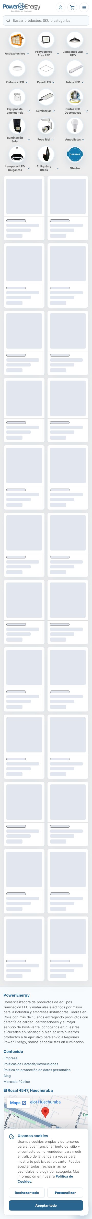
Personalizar (65, 1193)
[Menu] (84, 7)
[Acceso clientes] (60, 7)
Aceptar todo (46, 1205)
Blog (7, 1076)
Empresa (10, 1058)
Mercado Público (17, 1082)
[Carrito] (72, 7)
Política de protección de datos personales (37, 1070)
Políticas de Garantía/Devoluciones (31, 1064)
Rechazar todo (27, 1193)
